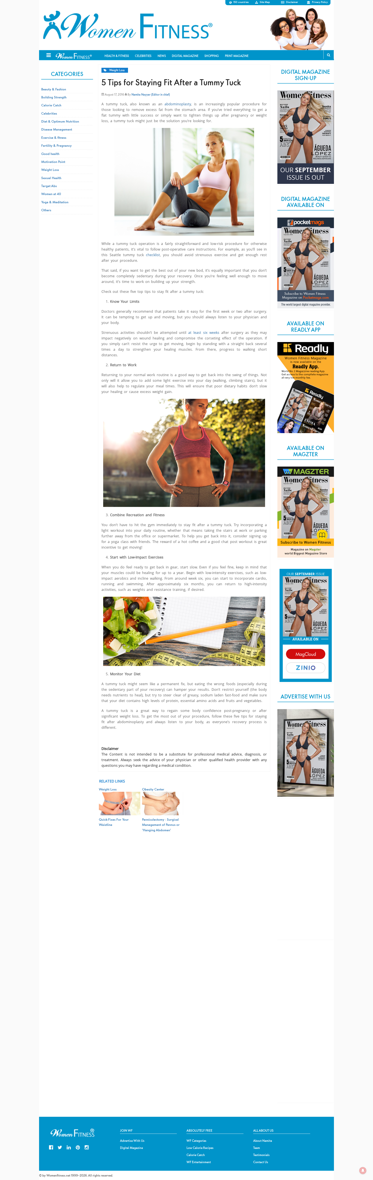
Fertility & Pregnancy (56, 145)
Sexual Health (51, 178)
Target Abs (49, 186)
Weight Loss (117, 70)
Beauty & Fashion (53, 89)
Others (46, 210)
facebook (51, 1146)
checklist (153, 254)
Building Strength (53, 97)
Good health (50, 153)
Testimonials (261, 1155)
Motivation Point (53, 161)
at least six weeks (203, 332)
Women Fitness (128, 25)
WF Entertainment (198, 1162)
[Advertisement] (305, 872)
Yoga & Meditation (54, 202)
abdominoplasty (177, 104)
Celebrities (49, 113)
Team (256, 1148)
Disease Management (56, 129)
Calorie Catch (51, 105)
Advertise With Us (132, 1141)
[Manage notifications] (362, 1170)
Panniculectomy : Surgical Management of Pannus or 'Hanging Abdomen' (161, 824)
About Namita (262, 1141)
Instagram (86, 1146)
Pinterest (77, 1146)
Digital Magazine (131, 1148)
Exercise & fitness (53, 137)
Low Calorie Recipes (199, 1148)
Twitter (59, 1146)
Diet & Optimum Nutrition (60, 121)
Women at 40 (51, 194)
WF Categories (196, 1141)
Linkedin (68, 1146)
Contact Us (260, 1162)
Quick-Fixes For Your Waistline (114, 822)
